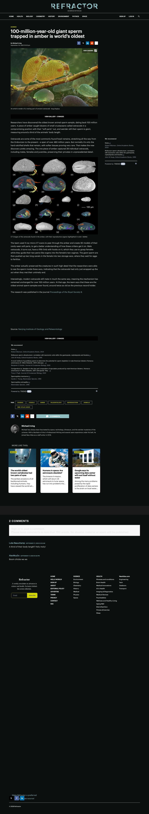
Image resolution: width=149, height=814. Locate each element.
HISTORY (51, 16)
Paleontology (56, 402)
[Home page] (74, 6)
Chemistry (77, 585)
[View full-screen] (95, 50)
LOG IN (131, 16)
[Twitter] (83, 43)
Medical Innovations (103, 585)
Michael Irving (28, 426)
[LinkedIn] (87, 43)
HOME (11, 16)
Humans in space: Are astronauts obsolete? (53, 471)
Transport (122, 589)
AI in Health (100, 589)
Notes (13, 349)
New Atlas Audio (23, 407)
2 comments (55, 416)
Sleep (98, 613)
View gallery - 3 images (54, 117)
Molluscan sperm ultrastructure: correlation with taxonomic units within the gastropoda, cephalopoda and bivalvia (50, 355)
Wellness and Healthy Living (106, 601)
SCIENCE (76, 576)
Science (13, 27)
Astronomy (46, 452)
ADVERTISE (55, 592)
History (76, 589)
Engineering (123, 579)
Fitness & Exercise (103, 610)
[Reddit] (92, 43)
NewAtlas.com (124, 576)
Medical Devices (102, 595)
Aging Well (100, 604)
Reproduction (72, 402)
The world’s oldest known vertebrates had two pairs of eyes (21, 473)
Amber (42, 402)
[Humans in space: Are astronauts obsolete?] (54, 458)
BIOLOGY (29, 16)
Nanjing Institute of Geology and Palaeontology (40, 329)
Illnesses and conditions (105, 579)
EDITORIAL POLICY (57, 589)
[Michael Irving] (15, 429)
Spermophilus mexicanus (19, 376)
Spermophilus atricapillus (19, 382)
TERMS (53, 595)
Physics (76, 595)
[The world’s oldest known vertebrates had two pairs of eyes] (22, 458)
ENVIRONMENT (63, 16)
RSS (52, 604)
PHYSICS (75, 16)
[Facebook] (78, 43)
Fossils (32, 402)
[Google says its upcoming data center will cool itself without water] (86, 458)
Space (75, 598)
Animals (87, 402)
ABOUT (53, 585)
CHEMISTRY (40, 16)
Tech (121, 582)
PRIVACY (54, 598)
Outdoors (122, 585)
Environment (79, 452)
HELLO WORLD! (56, 579)
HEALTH (20, 16)
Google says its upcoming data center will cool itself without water (85, 474)
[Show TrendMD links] (97, 391)
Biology (13, 452)
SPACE (84, 16)
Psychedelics (101, 598)
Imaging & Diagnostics (104, 592)
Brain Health (100, 582)
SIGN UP (122, 16)
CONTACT (54, 601)
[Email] (96, 43)
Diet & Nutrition (102, 607)
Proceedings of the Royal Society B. (66, 292)
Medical (76, 592)
